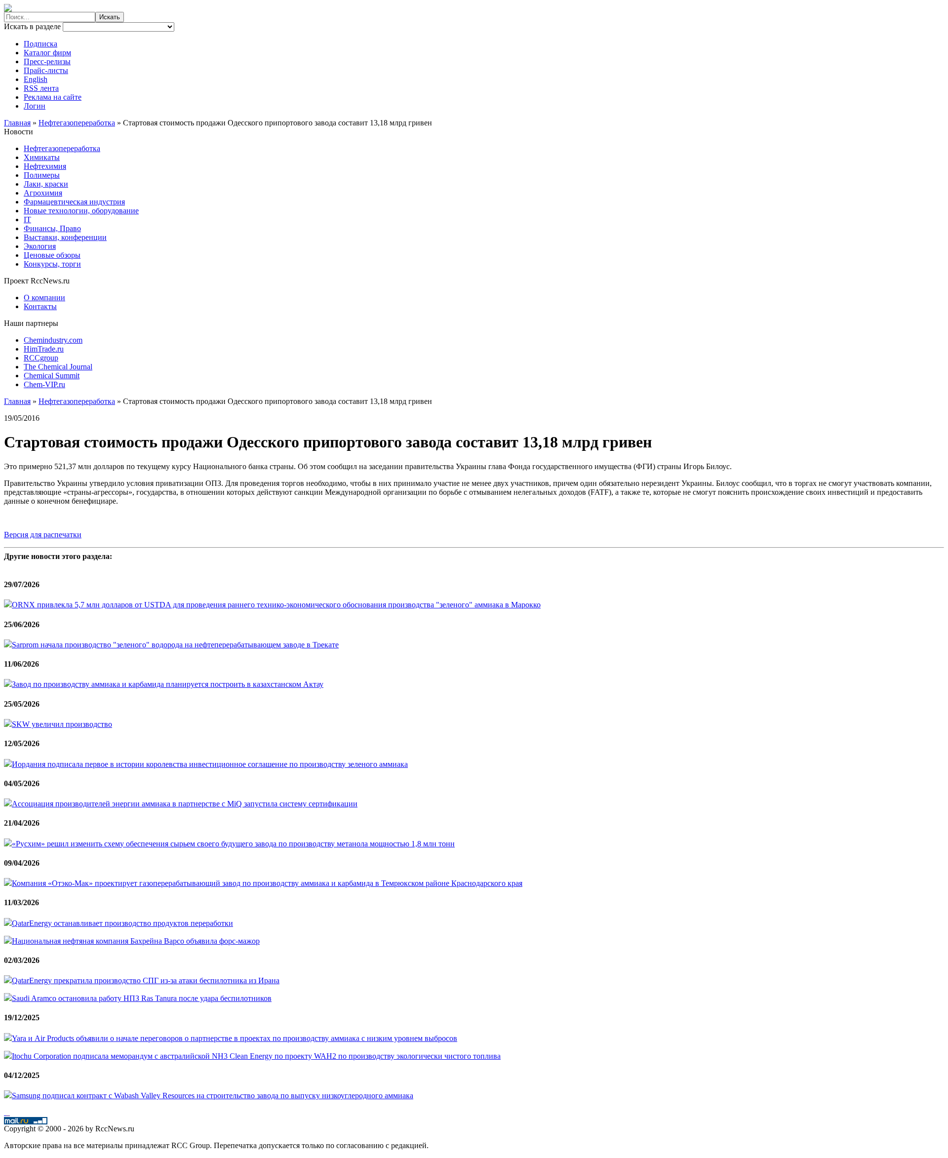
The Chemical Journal (58, 366)
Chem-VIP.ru (44, 384)
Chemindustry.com (53, 340)
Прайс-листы (46, 70)
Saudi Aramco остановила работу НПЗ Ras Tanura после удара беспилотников (142, 998)
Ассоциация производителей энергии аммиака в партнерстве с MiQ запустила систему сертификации (184, 803)
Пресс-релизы (47, 61)
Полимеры (42, 175)
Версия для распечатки (42, 534)
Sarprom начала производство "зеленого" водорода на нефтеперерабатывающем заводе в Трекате (175, 644)
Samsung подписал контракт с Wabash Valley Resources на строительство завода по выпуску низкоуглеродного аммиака (212, 1095)
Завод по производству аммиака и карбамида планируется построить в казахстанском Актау (167, 684)
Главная (17, 123)
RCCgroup (41, 358)
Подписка (40, 44)
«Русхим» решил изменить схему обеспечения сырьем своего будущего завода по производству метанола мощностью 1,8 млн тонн (233, 843)
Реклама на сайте (52, 97)
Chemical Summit (51, 375)
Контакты (40, 306)
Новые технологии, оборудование (81, 210)
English (35, 79)
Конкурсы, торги (52, 264)
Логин (34, 106)
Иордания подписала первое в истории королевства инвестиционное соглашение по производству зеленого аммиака (210, 764)
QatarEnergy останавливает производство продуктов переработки (122, 923)
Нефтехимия (45, 166)
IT (27, 219)
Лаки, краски (46, 184)
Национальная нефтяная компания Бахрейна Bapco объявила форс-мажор (136, 941)
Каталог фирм (47, 52)
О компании (44, 297)
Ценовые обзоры (52, 255)
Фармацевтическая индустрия (74, 202)
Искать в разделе (33, 26)
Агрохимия (43, 193)
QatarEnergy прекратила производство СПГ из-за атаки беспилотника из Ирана (145, 980)
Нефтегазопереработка (77, 123)
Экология (40, 246)
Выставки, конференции (65, 237)
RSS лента (41, 88)
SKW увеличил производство (62, 724)
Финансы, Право (52, 228)
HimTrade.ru (44, 349)
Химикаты (42, 157)
